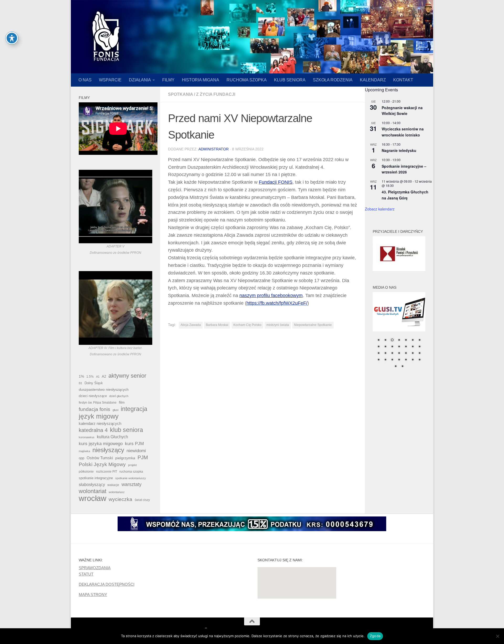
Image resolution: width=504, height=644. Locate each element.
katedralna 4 (93, 430)
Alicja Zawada (191, 325)
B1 (80, 383)
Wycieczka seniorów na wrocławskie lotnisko (403, 132)
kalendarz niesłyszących (100, 423)
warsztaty (131, 484)
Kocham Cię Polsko (247, 325)
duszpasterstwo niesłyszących (104, 389)
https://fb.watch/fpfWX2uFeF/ (276, 303)
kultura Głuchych (112, 437)
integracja (134, 409)
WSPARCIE (110, 80)
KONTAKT (403, 80)
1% (81, 376)
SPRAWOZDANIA (95, 568)
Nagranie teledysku (399, 150)
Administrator (213, 149)
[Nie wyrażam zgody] (497, 636)
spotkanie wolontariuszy (130, 478)
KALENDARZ (373, 80)
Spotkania (180, 94)
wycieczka (120, 499)
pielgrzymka (125, 458)
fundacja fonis (94, 409)
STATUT (86, 574)
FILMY (168, 80)
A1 (97, 376)
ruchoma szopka (131, 471)
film (122, 402)
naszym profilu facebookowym (271, 295)
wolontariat (92, 491)
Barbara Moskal (217, 325)
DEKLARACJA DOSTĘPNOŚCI (106, 584)
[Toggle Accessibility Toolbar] (12, 38)
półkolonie (86, 471)
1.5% (90, 376)
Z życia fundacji (215, 94)
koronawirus (86, 437)
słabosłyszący (92, 484)
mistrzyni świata (277, 325)
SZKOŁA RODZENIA (333, 80)
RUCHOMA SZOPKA (247, 80)
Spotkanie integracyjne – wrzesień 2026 (404, 169)
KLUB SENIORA (290, 80)
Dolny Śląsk (94, 383)
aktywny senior (127, 376)
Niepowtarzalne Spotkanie (313, 325)
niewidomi (136, 450)
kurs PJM (134, 443)
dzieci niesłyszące (93, 396)
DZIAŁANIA (140, 80)
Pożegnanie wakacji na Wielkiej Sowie (402, 110)
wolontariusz (117, 492)
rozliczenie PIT (106, 471)
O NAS (85, 80)
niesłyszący (108, 450)
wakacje (113, 485)
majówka (84, 451)
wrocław (92, 498)
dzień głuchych (118, 396)
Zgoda (375, 636)
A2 (104, 376)
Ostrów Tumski (100, 458)
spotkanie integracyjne (96, 478)
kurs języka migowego (101, 443)
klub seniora (126, 430)
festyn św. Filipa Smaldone (98, 402)
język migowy (99, 416)
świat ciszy (142, 500)
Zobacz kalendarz (380, 209)
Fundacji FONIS (275, 182)
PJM (143, 457)
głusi (115, 409)
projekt (132, 465)
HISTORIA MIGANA (200, 80)
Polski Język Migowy (102, 464)
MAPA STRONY (93, 594)
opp (81, 458)
